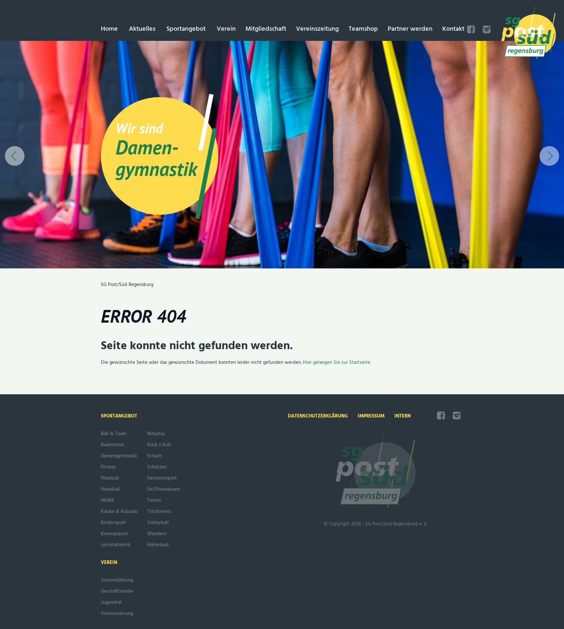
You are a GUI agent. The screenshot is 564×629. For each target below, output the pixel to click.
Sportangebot (186, 29)
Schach (154, 456)
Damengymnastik (119, 456)
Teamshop (363, 29)
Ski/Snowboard (163, 489)
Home (109, 29)
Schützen (157, 467)
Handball (110, 489)
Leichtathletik (116, 545)
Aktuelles (142, 29)
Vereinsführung (117, 580)
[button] (14, 156)
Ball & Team (113, 434)
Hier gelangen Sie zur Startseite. (337, 362)
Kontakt (453, 29)
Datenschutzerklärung (318, 416)
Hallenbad (158, 545)
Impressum (371, 416)
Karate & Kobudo (119, 512)
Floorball (110, 478)
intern (402, 416)
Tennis (154, 500)
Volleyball (158, 523)
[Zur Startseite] (528, 34)
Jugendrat (111, 602)
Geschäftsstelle (117, 591)
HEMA (107, 500)
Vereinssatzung (117, 614)
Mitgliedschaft (265, 29)
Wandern (156, 534)
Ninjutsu (156, 434)
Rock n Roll (159, 445)
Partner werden (410, 29)
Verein (226, 29)
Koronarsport (114, 534)
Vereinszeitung (317, 29)
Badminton (112, 445)
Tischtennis (159, 512)
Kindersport (113, 523)
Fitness (108, 467)
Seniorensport (162, 478)
